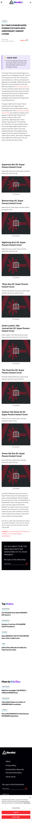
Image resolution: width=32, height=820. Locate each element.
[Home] (8, 754)
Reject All (16, 812)
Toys (3, 643)
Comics (4, 21)
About (8, 761)
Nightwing (17, 534)
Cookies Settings (16, 808)
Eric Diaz (5, 39)
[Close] (30, 797)
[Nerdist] (15, 2)
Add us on (23, 40)
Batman (24, 531)
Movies (4, 632)
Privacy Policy (11, 765)
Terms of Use (11, 777)
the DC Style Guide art (22, 86)
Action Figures (14, 531)
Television (5, 608)
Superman (6, 536)
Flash (10, 534)
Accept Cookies (16, 817)
